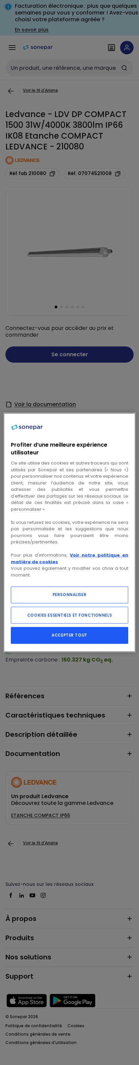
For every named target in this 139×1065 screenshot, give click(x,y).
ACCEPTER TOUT (69, 635)
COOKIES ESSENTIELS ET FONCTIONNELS (69, 615)
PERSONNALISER (69, 594)
